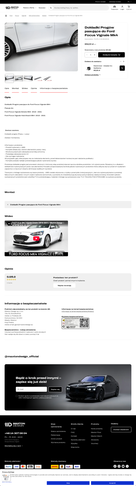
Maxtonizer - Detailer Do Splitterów (103, 67)
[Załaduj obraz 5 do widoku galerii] (47, 78)
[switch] (6, 479)
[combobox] (81, 8)
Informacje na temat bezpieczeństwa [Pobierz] (78, 311)
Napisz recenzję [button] (64, 285)
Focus (17, 15)
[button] (30, 8)
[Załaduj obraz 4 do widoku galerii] (37, 78)
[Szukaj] (51, 8)
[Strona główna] (6, 15)
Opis (7, 88)
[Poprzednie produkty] (121, 61)
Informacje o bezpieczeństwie (54, 88)
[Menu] (9, 474)
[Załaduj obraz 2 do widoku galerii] (19, 78)
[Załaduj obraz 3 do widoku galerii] (28, 78)
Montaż (15, 88)
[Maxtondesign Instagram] (119, 467)
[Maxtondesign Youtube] (123, 467)
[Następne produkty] (124, 61)
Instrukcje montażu (115, 2)
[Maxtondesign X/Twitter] (127, 467)
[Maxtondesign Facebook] (115, 467)
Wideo (25, 88)
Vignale (24, 15)
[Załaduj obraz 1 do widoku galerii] (9, 78)
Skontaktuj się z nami (13, 446)
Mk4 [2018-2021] (34, 15)
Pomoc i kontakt (100, 2)
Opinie (34, 88)
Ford (11, 15)
